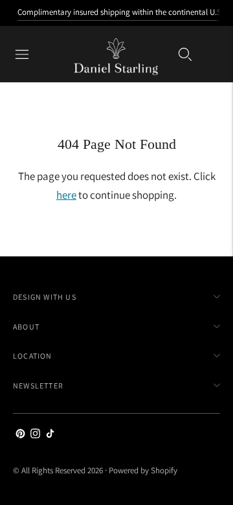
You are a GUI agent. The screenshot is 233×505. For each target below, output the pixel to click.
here (66, 195)
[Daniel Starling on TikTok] (50, 435)
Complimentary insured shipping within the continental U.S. (120, 11)
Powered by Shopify (143, 470)
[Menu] (22, 54)
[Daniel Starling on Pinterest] (20, 435)
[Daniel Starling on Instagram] (35, 435)
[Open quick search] (185, 54)
